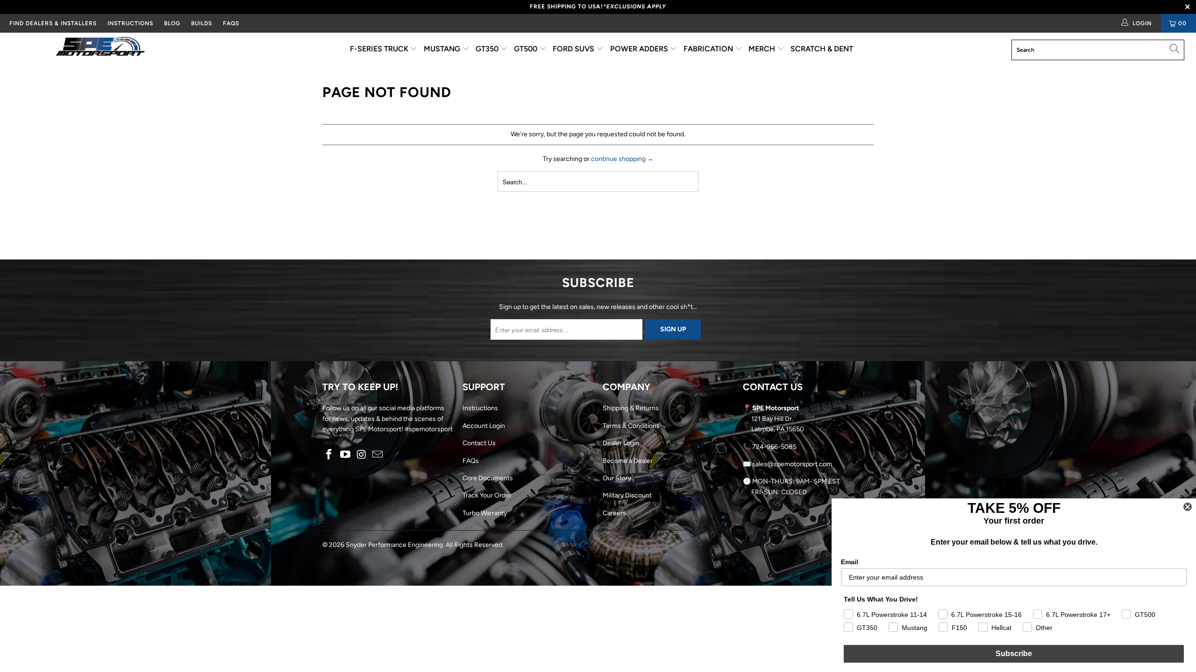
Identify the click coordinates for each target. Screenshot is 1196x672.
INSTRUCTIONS (130, 23)
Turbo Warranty (485, 513)
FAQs (231, 23)
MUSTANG (443, 48)
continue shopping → (622, 159)
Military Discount (627, 495)
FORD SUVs (574, 48)
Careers (614, 513)
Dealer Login (621, 443)
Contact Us (479, 443)
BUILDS (201, 23)
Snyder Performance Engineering (394, 545)
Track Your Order (487, 495)
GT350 (488, 48)
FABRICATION (709, 48)
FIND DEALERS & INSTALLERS (53, 23)
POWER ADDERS (640, 48)
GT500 (526, 48)
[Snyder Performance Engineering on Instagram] (362, 455)
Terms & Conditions (631, 426)
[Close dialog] (1187, 506)
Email (849, 562)
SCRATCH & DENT (821, 48)
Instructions (480, 408)
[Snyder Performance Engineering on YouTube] (346, 455)
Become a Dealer (628, 461)
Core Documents (488, 478)
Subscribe (1014, 654)
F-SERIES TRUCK (380, 48)
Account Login (484, 426)
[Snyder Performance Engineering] (100, 48)
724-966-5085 (774, 447)
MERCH (762, 48)
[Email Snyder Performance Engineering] (378, 455)
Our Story (617, 478)
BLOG (172, 23)
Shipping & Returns (631, 408)
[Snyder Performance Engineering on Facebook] (329, 455)
